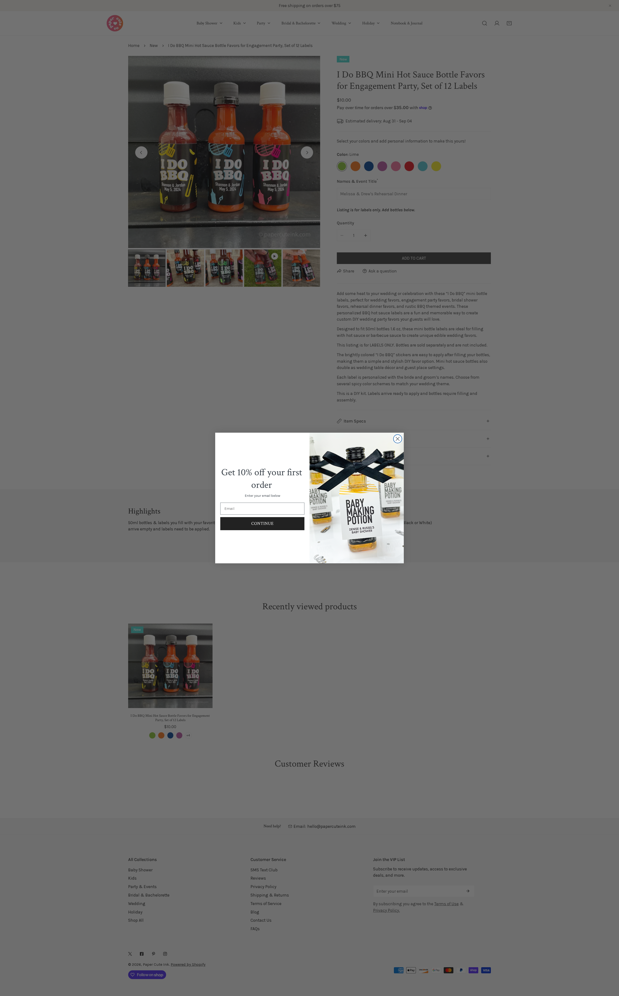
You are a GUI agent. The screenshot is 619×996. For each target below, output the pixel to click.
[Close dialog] (397, 439)
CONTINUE (262, 523)
